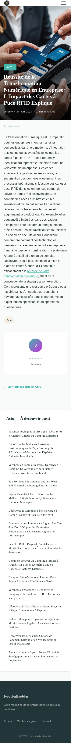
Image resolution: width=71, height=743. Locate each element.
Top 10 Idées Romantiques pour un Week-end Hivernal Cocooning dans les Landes (34, 483)
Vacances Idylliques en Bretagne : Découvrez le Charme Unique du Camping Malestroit (35, 433)
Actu (10, 67)
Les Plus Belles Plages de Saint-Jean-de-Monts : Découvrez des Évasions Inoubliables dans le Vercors (35, 548)
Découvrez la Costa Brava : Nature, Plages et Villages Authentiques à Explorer (35, 608)
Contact (46, 721)
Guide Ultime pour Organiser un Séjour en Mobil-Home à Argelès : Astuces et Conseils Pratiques (34, 623)
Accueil (8, 126)
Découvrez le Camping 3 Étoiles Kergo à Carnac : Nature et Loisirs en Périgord (33, 512)
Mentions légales (27, 721)
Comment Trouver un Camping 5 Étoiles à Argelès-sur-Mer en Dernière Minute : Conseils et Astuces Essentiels (34, 564)
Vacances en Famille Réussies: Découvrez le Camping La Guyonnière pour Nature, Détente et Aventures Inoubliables (35, 469)
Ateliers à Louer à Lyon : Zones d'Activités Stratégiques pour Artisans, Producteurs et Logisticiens (34, 656)
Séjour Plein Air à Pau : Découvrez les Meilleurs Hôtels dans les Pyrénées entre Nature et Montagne (32, 498)
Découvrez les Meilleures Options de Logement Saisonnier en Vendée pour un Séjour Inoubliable (33, 639)
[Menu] (63, 3)
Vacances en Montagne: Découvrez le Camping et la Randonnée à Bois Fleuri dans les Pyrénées (35, 593)
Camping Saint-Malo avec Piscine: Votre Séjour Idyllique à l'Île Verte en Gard (32, 579)
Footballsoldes (16, 696)
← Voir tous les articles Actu (22, 386)
